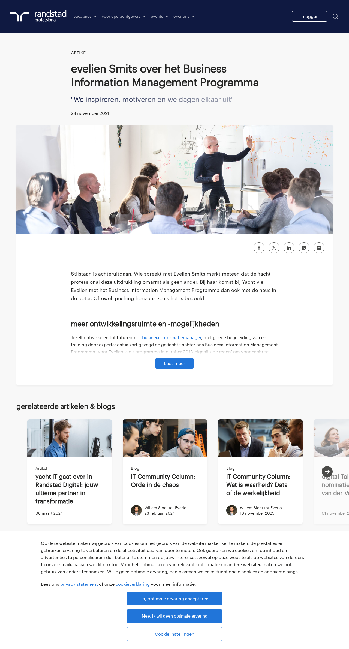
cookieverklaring (133, 584)
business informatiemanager (171, 337)
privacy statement (79, 584)
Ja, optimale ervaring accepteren (175, 598)
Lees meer (174, 363)
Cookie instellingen (174, 633)
